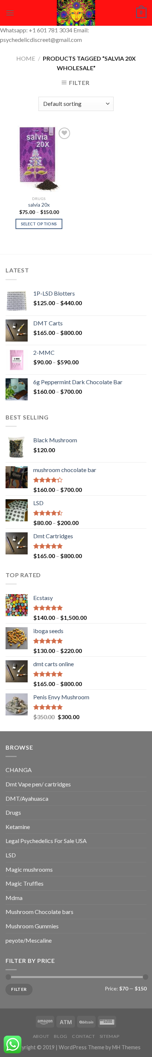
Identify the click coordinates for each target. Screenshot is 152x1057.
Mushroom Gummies (32, 925)
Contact (83, 1036)
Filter (19, 989)
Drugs (13, 812)
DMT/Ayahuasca (27, 798)
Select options (39, 223)
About (41, 1036)
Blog (60, 1036)
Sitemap (109, 1036)
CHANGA (19, 769)
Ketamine (18, 826)
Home (25, 58)
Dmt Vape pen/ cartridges (38, 784)
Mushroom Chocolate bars (39, 911)
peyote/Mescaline (29, 940)
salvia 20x (39, 205)
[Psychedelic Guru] (76, 13)
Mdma (14, 897)
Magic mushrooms (29, 869)
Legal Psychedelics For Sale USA (46, 840)
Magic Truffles (25, 883)
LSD (11, 854)
